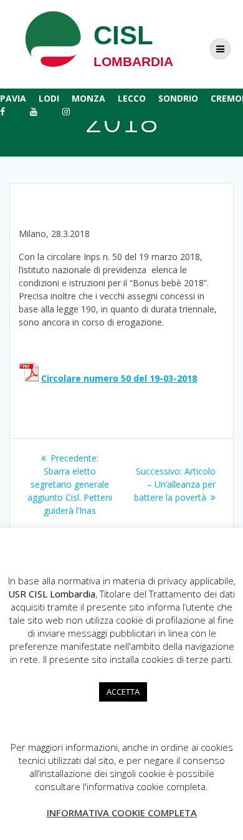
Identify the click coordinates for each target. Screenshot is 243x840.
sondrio (178, 98)
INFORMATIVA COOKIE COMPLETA (122, 812)
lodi (49, 98)
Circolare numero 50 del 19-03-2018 (119, 378)
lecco (132, 98)
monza (88, 98)
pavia (13, 98)
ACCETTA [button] (123, 691)
